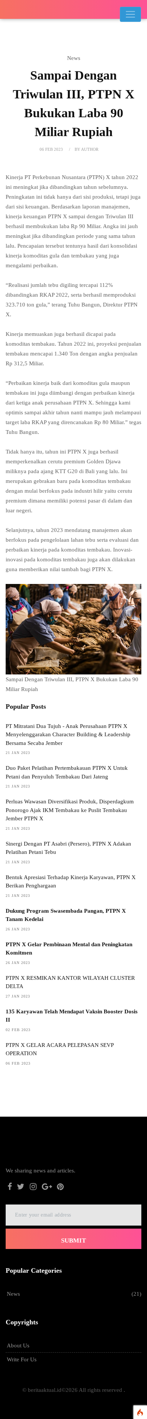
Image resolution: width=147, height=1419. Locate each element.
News (13, 1294)
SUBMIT (73, 1240)
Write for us (22, 1359)
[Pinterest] (60, 1188)
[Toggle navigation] (130, 14)
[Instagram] (33, 1188)
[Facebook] (10, 1188)
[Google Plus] (47, 1188)
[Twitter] (21, 1188)
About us (18, 1345)
